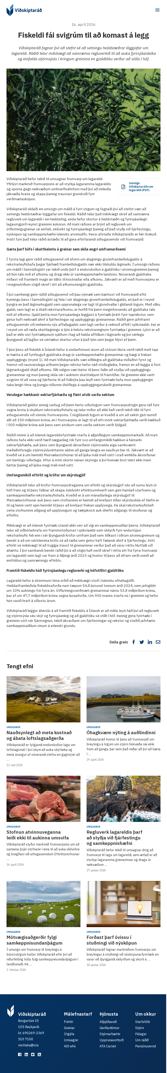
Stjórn (139, 1028)
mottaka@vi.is (28, 1045)
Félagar (141, 1034)
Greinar (69, 1028)
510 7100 (25, 1039)
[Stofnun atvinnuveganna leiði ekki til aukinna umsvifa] (43, 799)
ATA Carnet (108, 1046)
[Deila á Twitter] (142, 642)
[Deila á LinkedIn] (150, 642)
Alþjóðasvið (108, 1022)
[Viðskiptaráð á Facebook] (19, 1054)
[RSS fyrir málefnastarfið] (39, 1054)
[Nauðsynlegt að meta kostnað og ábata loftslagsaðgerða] (43, 699)
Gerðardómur (109, 1028)
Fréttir (68, 1022)
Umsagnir (13, 727)
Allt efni (70, 1046)
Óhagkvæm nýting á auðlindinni (121, 732)
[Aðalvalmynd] (157, 9)
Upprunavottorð (112, 1040)
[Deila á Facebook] (134, 642)
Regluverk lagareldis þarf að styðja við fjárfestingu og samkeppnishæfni (114, 837)
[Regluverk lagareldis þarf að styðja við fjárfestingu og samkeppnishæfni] (123, 799)
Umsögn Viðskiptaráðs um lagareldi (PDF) (141, 186)
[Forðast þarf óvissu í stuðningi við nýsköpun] (123, 904)
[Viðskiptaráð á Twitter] (33, 1054)
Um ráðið (142, 1040)
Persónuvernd (145, 1046)
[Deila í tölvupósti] (158, 642)
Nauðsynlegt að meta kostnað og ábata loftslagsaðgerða (39, 735)
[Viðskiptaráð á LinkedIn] (26, 1054)
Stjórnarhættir (110, 1034)
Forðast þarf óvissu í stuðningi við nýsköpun (112, 940)
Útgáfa (69, 1034)
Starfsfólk (142, 1022)
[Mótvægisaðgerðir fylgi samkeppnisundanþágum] (43, 904)
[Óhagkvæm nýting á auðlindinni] (123, 699)
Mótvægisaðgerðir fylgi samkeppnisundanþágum (35, 940)
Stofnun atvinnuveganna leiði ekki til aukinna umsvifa (38, 835)
